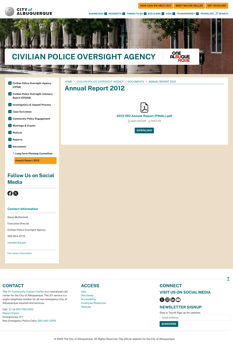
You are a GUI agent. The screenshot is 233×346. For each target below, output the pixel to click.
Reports (17, 139)
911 (21, 316)
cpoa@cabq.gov (16, 242)
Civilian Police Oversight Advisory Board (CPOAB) (33, 95)
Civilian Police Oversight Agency (100, 81)
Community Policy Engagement (31, 118)
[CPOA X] (15, 193)
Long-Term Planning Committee (33, 153)
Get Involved (216, 5)
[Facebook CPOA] (10, 193)
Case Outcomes (22, 111)
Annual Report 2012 (27, 160)
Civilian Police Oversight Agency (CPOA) (32, 85)
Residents (115, 13)
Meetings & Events (24, 125)
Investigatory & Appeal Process (32, 104)
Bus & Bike (154, 13)
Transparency (186, 13)
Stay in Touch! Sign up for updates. (180, 312)
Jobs (169, 13)
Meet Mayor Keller (189, 5)
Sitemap (86, 306)
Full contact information (19, 253)
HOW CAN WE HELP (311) (155, 5)
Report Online (11, 313)
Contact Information (22, 209)
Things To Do (135, 13)
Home (68, 81)
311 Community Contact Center (26, 291)
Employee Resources (93, 303)
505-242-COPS (47, 320)
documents (136, 81)
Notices (17, 132)
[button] (207, 14)
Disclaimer (87, 295)
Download (144, 130)
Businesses (96, 13)
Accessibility (88, 299)
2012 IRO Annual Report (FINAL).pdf (144, 116)
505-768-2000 (24, 309)
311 (10, 309)
